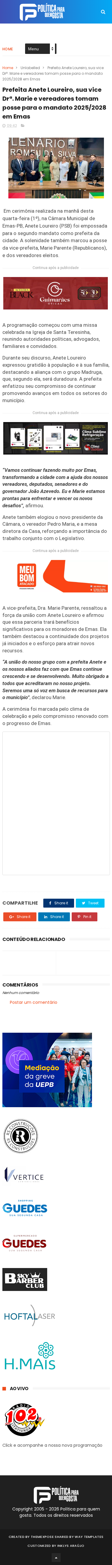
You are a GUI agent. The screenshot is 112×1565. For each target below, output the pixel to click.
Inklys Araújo (71, 1545)
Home (7, 49)
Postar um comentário (33, 1002)
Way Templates (89, 1536)
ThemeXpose (42, 1536)
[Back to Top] (56, 1557)
